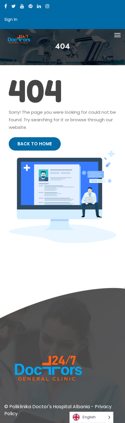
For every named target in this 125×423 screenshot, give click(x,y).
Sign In (10, 19)
